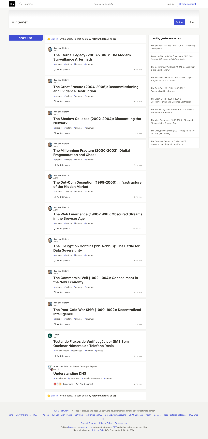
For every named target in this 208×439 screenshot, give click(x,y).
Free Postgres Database (175, 415)
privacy (99, 350)
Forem (71, 427)
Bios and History (61, 48)
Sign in (54, 38)
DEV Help (79, 415)
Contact (157, 415)
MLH (104, 419)
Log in (170, 4)
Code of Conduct (89, 423)
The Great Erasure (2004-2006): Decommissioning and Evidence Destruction (96, 89)
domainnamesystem (92, 378)
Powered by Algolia (102, 4)
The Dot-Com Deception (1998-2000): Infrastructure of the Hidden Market (97, 184)
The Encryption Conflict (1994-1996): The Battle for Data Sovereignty (96, 248)
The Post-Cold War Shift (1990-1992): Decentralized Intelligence (97, 312)
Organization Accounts (115, 415)
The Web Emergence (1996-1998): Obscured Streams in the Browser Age (97, 216)
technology (76, 350)
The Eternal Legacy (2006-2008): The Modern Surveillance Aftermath (92, 57)
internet (78, 64)
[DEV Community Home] (12, 4)
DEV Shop (194, 415)
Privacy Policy (105, 423)
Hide (191, 22)
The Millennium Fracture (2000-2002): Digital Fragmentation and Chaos (91, 152)
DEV (115, 427)
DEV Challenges (23, 415)
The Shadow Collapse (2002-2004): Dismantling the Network (97, 121)
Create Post (25, 37)
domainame (60, 378)
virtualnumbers (61, 350)
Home (10, 415)
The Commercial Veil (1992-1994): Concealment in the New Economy (95, 280)
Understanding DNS (69, 373)
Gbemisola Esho (60, 366)
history (68, 64)
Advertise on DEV (94, 415)
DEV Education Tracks (62, 415)
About (148, 415)
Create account (187, 4)
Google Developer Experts (85, 366)
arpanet (58, 64)
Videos (45, 415)
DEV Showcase (136, 415)
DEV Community (60, 411)
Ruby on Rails (98, 430)
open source (86, 427)
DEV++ (36, 415)
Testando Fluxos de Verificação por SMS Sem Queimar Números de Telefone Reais (91, 343)
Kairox (56, 334)
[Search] (21, 4)
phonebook (74, 378)
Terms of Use (121, 423)
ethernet (89, 64)
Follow (179, 22)
